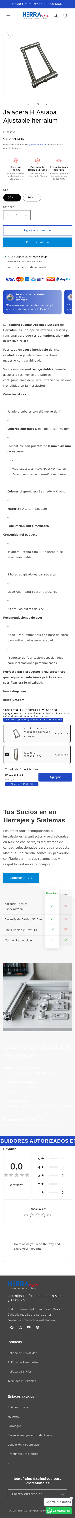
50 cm (12, 198)
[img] (16, 1175)
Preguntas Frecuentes (23, 1454)
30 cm (32, 198)
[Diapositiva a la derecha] (46, 104)
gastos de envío (37, 144)
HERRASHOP (25, 1510)
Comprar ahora (37, 242)
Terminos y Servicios (22, 1381)
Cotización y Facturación (24, 1445)
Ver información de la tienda (27, 267)
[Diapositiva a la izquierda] (28, 104)
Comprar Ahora (21, 878)
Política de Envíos (20, 1372)
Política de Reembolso (23, 1362)
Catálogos (14, 1426)
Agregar (55, 777)
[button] (8, 15)
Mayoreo (14, 1417)
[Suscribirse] (62, 1494)
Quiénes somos (18, 1407)
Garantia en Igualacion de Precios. (31, 1435)
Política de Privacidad (22, 1353)
